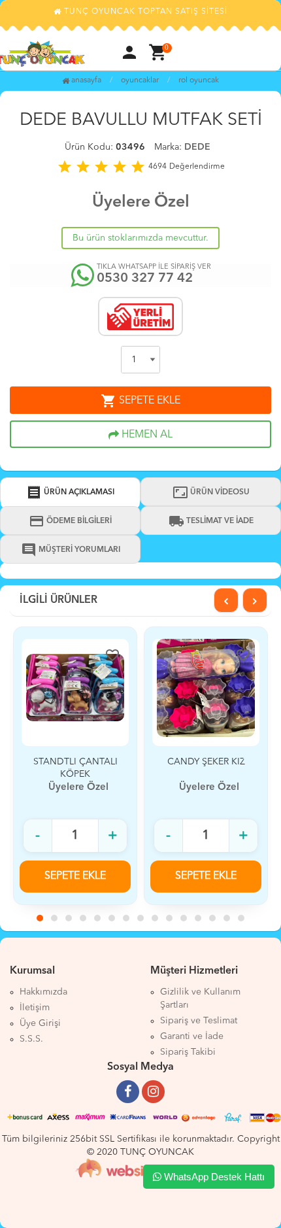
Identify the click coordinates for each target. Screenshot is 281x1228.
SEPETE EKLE (140, 401)
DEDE (197, 147)
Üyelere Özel (141, 202)
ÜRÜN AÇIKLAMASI (70, 492)
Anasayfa (85, 80)
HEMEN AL (146, 435)
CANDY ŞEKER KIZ (206, 761)
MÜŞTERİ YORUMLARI (70, 550)
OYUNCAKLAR (140, 80)
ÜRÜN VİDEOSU (211, 492)
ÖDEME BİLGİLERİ (70, 521)
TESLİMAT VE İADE (211, 521)
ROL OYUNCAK (198, 80)
